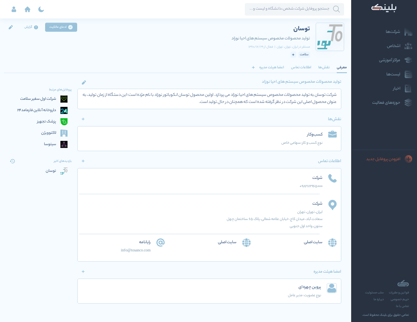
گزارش (28, 27)
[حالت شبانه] (41, 9)
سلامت (304, 54)
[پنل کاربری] (14, 9)
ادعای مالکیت (58, 27)
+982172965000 (311, 186)
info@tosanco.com (136, 251)
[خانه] (27, 9)
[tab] (342, 67)
